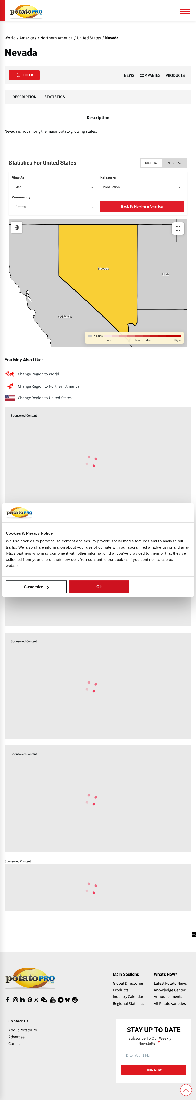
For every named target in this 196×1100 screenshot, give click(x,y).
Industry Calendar (128, 997)
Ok (99, 587)
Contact (15, 1043)
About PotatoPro (22, 1030)
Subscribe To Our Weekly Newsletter (149, 1041)
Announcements (168, 997)
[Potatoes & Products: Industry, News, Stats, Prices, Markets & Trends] (26, 10)
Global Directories (128, 983)
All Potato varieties (170, 1003)
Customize (33, 587)
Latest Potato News (170, 983)
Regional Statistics (128, 1003)
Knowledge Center (170, 990)
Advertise (16, 1037)
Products (120, 990)
